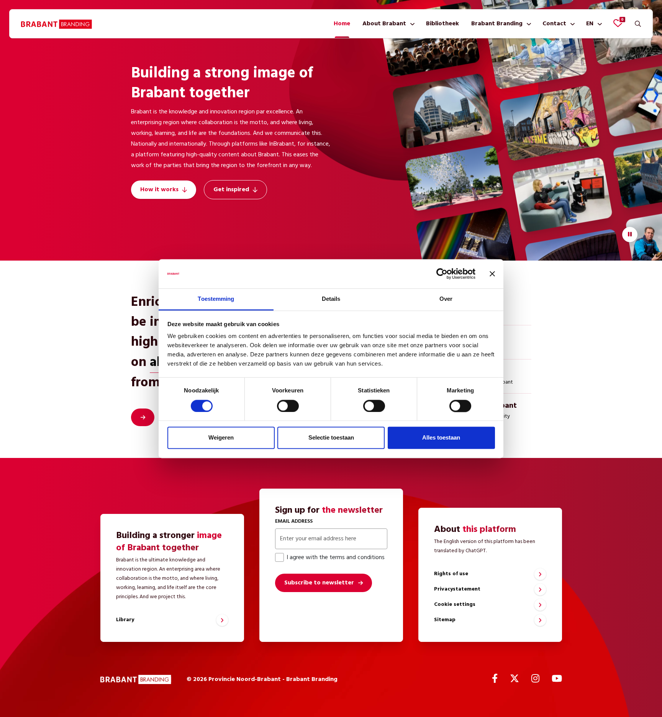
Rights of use (451, 573)
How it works (159, 190)
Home (342, 24)
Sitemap (445, 619)
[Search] (638, 24)
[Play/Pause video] (629, 234)
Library (125, 619)
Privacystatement (457, 589)
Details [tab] (331, 299)
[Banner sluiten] (492, 273)
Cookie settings (454, 604)
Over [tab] (445, 299)
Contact (554, 24)
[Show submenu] (411, 24)
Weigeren (221, 438)
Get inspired (231, 190)
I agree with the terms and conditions (336, 557)
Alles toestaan (441, 438)
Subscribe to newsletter (319, 583)
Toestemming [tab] (216, 299)
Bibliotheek (442, 24)
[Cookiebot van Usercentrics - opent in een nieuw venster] (441, 273)
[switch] (288, 406)
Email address (294, 521)
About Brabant (384, 24)
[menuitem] (342, 24)
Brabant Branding (497, 24)
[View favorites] (618, 23)
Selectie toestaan (331, 438)
